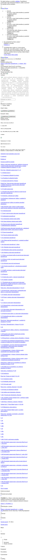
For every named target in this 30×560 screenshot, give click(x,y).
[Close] (1, 537)
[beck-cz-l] (10, 153)
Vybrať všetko (6, 105)
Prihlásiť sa (10, 15)
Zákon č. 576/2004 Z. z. (7, 503)
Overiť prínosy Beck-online (11, 54)
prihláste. (17, 1)
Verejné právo (4, 522)
